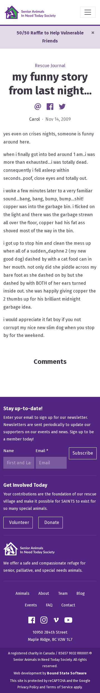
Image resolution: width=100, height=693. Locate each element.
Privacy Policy (28, 687)
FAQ (49, 605)
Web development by (50, 673)
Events (31, 605)
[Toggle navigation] (88, 12)
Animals (22, 593)
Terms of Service (59, 687)
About (43, 593)
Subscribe (82, 453)
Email (42, 450)
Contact (68, 605)
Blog (80, 593)
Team (63, 593)
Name (8, 450)
